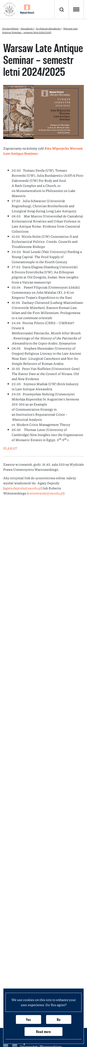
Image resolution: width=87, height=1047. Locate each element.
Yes (28, 1019)
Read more (43, 1031)
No (59, 1019)
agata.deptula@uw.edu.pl (22, 488)
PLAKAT (10, 448)
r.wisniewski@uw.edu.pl (45, 493)
